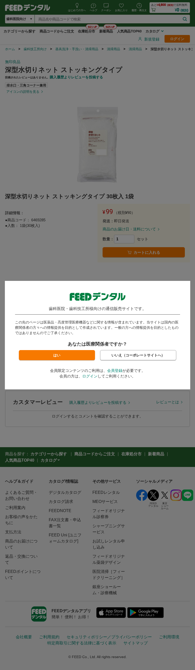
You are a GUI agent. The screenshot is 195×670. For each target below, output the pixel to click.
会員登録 (114, 370)
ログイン (90, 376)
